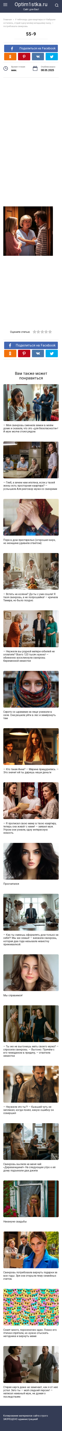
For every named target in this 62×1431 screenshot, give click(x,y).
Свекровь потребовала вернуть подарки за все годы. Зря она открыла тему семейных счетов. (30, 1275)
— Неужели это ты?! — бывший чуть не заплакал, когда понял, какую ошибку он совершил (28, 1110)
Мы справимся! (13, 995)
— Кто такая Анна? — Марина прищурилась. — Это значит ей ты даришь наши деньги (31, 771)
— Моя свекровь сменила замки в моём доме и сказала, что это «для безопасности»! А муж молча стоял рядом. (30, 428)
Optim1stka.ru (31, 4)
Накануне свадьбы (15, 1221)
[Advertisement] (31, 108)
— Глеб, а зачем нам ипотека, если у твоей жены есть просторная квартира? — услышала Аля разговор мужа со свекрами (30, 485)
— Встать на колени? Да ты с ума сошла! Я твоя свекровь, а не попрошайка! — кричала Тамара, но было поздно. (30, 597)
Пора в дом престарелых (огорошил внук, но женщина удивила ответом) (29, 541)
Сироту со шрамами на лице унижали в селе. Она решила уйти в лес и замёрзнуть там (29, 715)
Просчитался (11, 883)
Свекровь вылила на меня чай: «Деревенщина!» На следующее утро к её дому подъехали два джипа (29, 1167)
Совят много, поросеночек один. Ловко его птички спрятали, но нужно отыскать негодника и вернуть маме (30, 1333)
